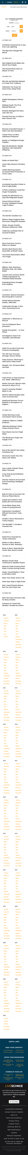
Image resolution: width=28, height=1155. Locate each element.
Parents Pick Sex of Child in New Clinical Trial (13, 117)
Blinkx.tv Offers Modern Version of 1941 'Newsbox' (12, 543)
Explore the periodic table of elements (8, 1065)
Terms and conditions (14, 1118)
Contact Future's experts (14, 1112)
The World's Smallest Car (12, 216)
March (5, 623)
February (6, 620)
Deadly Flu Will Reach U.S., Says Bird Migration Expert (12, 196)
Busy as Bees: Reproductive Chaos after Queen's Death (13, 549)
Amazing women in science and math (20, 1061)
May (5, 628)
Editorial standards (14, 1135)
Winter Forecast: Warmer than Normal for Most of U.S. (13, 384)
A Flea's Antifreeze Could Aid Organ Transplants (13, 191)
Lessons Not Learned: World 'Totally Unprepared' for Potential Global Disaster (13, 277)
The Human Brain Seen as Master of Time (12, 70)
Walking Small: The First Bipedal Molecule (11, 106)
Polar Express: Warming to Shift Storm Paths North (12, 360)
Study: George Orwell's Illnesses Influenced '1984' (12, 226)
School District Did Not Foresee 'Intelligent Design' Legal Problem (12, 203)
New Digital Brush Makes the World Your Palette (13, 64)
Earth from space (19, 1050)
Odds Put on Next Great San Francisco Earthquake (13, 349)
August (6, 636)
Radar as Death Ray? (10, 160)
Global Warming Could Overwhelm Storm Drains (12, 416)
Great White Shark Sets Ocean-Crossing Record (11, 506)
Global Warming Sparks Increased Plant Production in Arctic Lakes (13, 172)
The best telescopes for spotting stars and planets (8, 1078)
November (18, 644)
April (5, 626)
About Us (14, 1115)
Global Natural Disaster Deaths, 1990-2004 (11, 301)
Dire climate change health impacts (18, 6)
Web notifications (14, 1129)
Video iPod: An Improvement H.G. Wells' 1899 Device (13, 379)
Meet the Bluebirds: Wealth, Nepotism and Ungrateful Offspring (12, 148)
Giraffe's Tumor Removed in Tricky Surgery (13, 520)
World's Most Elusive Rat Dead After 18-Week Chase (12, 250)
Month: (8, 31)
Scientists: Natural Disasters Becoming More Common (13, 296)
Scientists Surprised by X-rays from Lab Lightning (14, 46)
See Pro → (16, 2)
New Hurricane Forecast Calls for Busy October (13, 599)
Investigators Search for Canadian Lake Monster (11, 337)
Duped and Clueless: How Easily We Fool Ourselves (12, 501)
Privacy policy (14, 1121)
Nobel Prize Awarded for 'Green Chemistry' (11, 538)
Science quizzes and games (8, 1075)
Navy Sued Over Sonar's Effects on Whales (11, 244)
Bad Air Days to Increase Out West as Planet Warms (13, 495)
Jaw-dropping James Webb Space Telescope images (8, 1061)
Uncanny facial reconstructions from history (19, 1065)
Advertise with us (14, 1127)
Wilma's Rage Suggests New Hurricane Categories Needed (13, 220)
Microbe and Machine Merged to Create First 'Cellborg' (13, 82)
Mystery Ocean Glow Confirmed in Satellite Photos (13, 562)
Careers (14, 1132)
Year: (8, 26)
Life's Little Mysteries (8, 1050)
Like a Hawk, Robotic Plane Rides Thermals (12, 469)
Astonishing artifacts (19, 1052)
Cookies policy (14, 1124)
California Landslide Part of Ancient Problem (12, 232)
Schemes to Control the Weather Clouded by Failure (13, 604)
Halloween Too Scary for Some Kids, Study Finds (11, 88)
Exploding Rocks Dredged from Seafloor (12, 283)
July (5, 634)
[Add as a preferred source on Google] (14, 1101)
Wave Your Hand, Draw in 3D (13, 578)
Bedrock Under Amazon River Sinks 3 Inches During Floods (13, 567)
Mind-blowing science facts (19, 1078)
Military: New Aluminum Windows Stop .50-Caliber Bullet (12, 269)
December (18, 647)
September (19, 639)
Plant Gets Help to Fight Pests (13, 581)
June (5, 631)
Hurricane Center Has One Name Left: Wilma (12, 457)
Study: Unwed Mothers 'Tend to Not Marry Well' (13, 573)
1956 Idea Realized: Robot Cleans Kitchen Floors (12, 427)
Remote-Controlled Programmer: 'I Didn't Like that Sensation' (13, 130)
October (18, 642)
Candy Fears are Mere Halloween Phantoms (10, 135)
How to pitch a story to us (14, 1138)
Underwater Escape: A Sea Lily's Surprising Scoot (12, 307)
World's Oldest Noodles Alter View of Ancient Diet (13, 396)
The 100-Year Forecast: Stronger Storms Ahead (11, 355)
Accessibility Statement (14, 1109)
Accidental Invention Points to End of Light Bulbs (13, 185)
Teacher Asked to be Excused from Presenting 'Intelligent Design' (13, 481)
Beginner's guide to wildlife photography (19, 1075)
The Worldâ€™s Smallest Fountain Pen (12, 525)
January (6, 618)
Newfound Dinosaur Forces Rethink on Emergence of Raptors (12, 402)
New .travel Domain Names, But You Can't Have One (13, 586)
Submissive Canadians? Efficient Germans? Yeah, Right (12, 513)
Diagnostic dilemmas (8, 1052)
